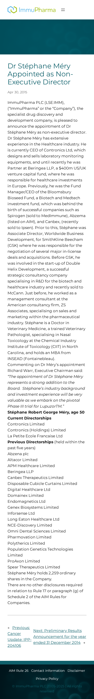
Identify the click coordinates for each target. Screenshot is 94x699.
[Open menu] (63, 10)
